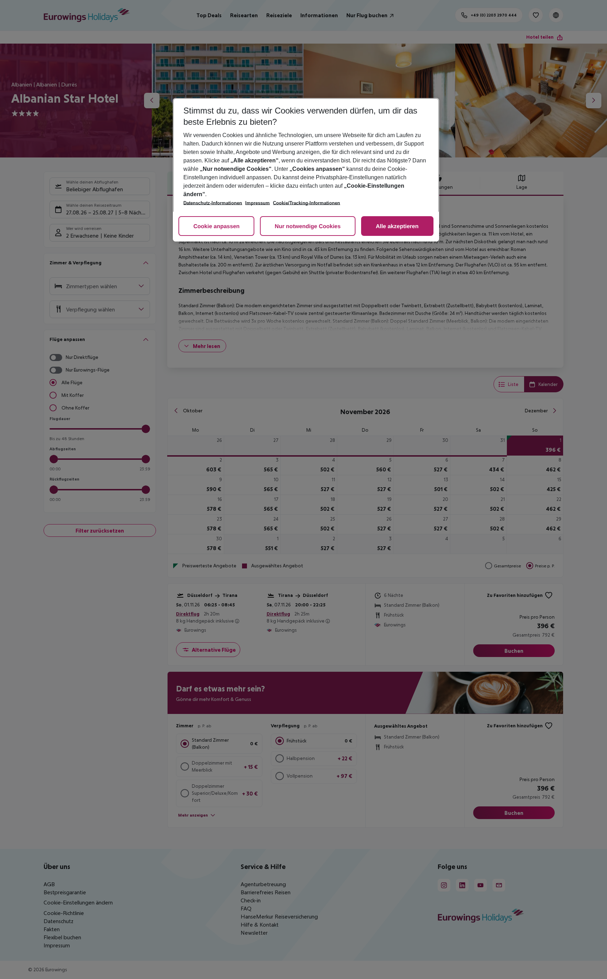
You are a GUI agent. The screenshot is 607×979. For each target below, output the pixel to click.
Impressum (257, 203)
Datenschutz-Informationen (212, 203)
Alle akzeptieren (397, 227)
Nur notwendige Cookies (308, 227)
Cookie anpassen (216, 227)
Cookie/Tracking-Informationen (306, 203)
